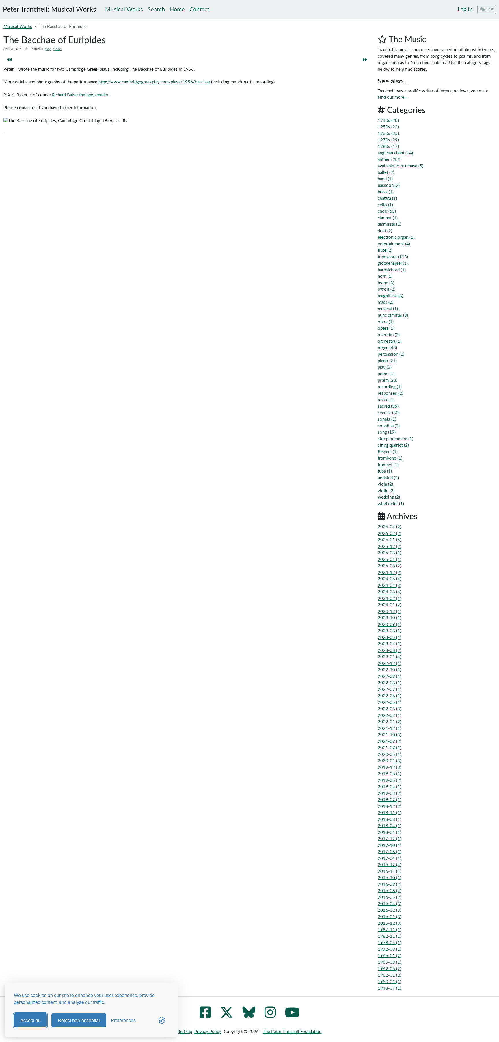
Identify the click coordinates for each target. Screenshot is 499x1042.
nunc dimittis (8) (393, 315)
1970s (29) (388, 140)
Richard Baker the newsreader (80, 95)
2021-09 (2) (389, 741)
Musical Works (17, 27)
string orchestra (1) (395, 439)
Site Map (183, 1032)
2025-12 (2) (389, 547)
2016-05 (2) (389, 897)
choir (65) (387, 211)
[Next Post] (365, 60)
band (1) (385, 179)
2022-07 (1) (389, 689)
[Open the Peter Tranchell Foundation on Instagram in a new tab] (270, 1016)
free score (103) (393, 257)
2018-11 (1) (389, 813)
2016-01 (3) (389, 917)
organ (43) (387, 348)
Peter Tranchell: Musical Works (49, 9)
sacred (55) (388, 406)
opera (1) (386, 328)
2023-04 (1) (389, 644)
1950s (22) (388, 127)
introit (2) (386, 289)
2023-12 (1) (389, 611)
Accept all (30, 1020)
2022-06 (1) (389, 696)
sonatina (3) (389, 426)
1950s (57, 49)
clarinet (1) (388, 218)
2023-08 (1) (389, 631)
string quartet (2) (393, 445)
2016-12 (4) (389, 865)
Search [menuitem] (156, 9)
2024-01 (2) (389, 605)
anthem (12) (389, 159)
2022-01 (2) (389, 722)
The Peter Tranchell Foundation (292, 1032)
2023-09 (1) (389, 624)
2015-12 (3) (389, 923)
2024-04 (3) (389, 586)
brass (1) (386, 192)
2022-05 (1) (389, 702)
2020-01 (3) (389, 761)
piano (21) (387, 361)
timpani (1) (388, 452)
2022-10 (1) (389, 670)
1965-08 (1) (389, 962)
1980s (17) (388, 146)
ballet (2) (386, 172)
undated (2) (388, 478)
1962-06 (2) (389, 969)
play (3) (385, 367)
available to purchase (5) (400, 166)
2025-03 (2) (389, 566)
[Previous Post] (9, 60)
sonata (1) (387, 419)
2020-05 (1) (389, 754)
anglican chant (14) (395, 153)
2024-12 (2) (389, 573)
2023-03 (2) (389, 650)
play (48, 49)
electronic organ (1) (396, 237)
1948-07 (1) (389, 988)
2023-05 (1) (389, 637)
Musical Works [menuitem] (124, 9)
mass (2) (385, 302)
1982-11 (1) (389, 936)
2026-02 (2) (389, 534)
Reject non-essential (79, 1020)
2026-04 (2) (389, 527)
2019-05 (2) (389, 780)
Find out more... (393, 97)
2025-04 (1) (389, 560)
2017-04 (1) (389, 858)
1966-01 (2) (389, 956)
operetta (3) (389, 335)
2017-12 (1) (389, 839)
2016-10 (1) (389, 878)
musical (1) (388, 309)
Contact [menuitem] (199, 9)
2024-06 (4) (389, 579)
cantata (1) (387, 198)
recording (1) (390, 387)
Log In (465, 9)
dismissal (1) (389, 224)
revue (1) (386, 400)
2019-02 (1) (389, 800)
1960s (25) (388, 133)
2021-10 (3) (389, 735)
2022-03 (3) (389, 709)
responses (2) (390, 393)
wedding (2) (389, 497)
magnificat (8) (390, 296)
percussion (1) (391, 354)
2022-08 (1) (389, 683)
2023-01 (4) (389, 657)
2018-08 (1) (389, 819)
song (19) (387, 432)
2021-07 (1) (389, 748)
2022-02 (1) (389, 715)
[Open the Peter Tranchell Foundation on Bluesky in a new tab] (248, 1016)
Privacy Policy (207, 1032)
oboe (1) (386, 322)
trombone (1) (390, 458)
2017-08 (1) (389, 852)
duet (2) (385, 231)
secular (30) (389, 413)
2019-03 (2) (389, 793)
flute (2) (385, 250)
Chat (490, 9)
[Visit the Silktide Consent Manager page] (162, 1020)
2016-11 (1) (389, 871)
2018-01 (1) (389, 832)
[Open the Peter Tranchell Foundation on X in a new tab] (226, 1016)
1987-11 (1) (389, 930)
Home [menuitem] (177, 9)
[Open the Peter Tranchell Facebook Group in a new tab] (205, 1016)
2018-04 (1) (389, 826)
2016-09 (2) (389, 884)
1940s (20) (388, 120)
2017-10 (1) (389, 845)
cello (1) (385, 205)
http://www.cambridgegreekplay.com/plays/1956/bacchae (154, 82)
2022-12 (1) (389, 663)
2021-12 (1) (389, 728)
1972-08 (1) (389, 949)
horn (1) (385, 276)
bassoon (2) (389, 185)
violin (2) (386, 491)
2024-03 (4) (389, 592)
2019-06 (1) (389, 774)
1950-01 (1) (389, 982)
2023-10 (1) (389, 618)
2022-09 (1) (389, 676)
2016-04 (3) (389, 904)
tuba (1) (385, 471)
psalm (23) (387, 380)
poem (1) (386, 374)
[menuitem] (465, 9)
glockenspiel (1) (393, 263)
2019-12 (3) (389, 767)
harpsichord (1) (392, 270)
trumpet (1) (388, 465)
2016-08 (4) (389, 891)
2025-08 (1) (389, 553)
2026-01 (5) (389, 540)
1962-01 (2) (389, 975)
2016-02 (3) (389, 910)
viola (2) (385, 484)
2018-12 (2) (389, 806)
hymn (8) (386, 283)
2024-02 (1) (389, 599)
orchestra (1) (389, 341)
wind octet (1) (391, 504)
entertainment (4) (394, 244)
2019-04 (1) (389, 787)
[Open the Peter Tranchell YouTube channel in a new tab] (292, 1016)
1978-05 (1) (389, 943)
